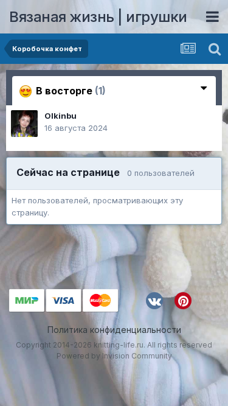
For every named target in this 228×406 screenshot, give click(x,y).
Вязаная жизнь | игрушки (98, 17)
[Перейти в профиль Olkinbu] (24, 123)
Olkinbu (60, 116)
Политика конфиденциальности (114, 329)
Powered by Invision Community (114, 355)
